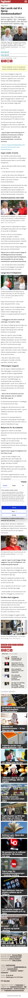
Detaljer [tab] (14, 485)
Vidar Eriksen (16, 960)
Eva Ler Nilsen (17, 955)
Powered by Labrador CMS (14, 996)
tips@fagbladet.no (20, 967)
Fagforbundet (10, 965)
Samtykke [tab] (5, 485)
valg (9, 644)
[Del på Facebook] (2, 61)
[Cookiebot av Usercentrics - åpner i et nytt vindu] (21, 482)
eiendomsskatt (6, 647)
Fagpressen (19, 985)
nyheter (20, 644)
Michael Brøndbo (16, 957)
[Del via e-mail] (8, 61)
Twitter (20, 970)
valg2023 (4, 644)
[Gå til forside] (6, 1)
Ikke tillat (14, 515)
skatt (14, 644)
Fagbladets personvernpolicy (14, 990)
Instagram (4, 972)
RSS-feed (7, 981)
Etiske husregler (19, 988)
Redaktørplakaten (16, 987)
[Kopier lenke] (11, 61)
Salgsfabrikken (12, 969)
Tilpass (13, 511)
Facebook (13, 970)
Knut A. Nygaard (14, 958)
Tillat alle (14, 507)
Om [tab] (23, 485)
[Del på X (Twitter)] (5, 61)
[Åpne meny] (25, 2)
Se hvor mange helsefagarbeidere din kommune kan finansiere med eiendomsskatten (13, 147)
